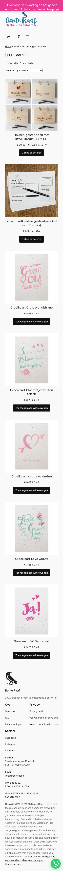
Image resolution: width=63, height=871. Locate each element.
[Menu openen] (28, 36)
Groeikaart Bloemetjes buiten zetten (31, 392)
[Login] (8, 36)
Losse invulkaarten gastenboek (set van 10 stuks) (31, 223)
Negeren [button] (53, 9)
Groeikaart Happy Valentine (31, 476)
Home (8, 46)
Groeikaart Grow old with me (31, 307)
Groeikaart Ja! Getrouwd (31, 641)
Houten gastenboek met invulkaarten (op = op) (32, 137)
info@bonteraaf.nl (14, 775)
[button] (56, 864)
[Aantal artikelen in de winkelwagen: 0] (18, 36)
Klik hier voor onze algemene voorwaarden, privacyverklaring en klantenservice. (30, 860)
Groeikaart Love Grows (31, 558)
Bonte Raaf (12, 690)
